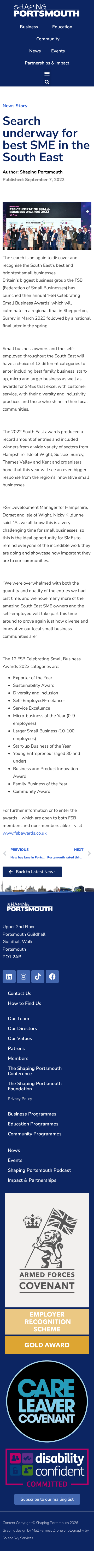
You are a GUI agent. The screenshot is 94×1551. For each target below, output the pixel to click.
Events (58, 51)
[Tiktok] (37, 976)
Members (18, 1058)
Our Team (18, 1018)
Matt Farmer (41, 1530)
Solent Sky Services (18, 1538)
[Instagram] (23, 976)
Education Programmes (33, 1124)
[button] (47, 73)
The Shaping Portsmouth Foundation (35, 1086)
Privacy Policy (20, 1098)
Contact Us (19, 993)
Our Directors (22, 1028)
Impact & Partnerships (32, 1180)
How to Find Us (24, 1003)
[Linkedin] (9, 976)
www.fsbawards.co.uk (25, 833)
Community (48, 39)
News (35, 51)
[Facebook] (52, 976)
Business (29, 27)
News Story (15, 106)
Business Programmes (32, 1114)
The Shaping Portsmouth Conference (35, 1071)
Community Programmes (35, 1134)
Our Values (20, 1038)
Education (62, 27)
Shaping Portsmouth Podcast (39, 1170)
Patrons (16, 1048)
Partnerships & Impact (47, 63)
